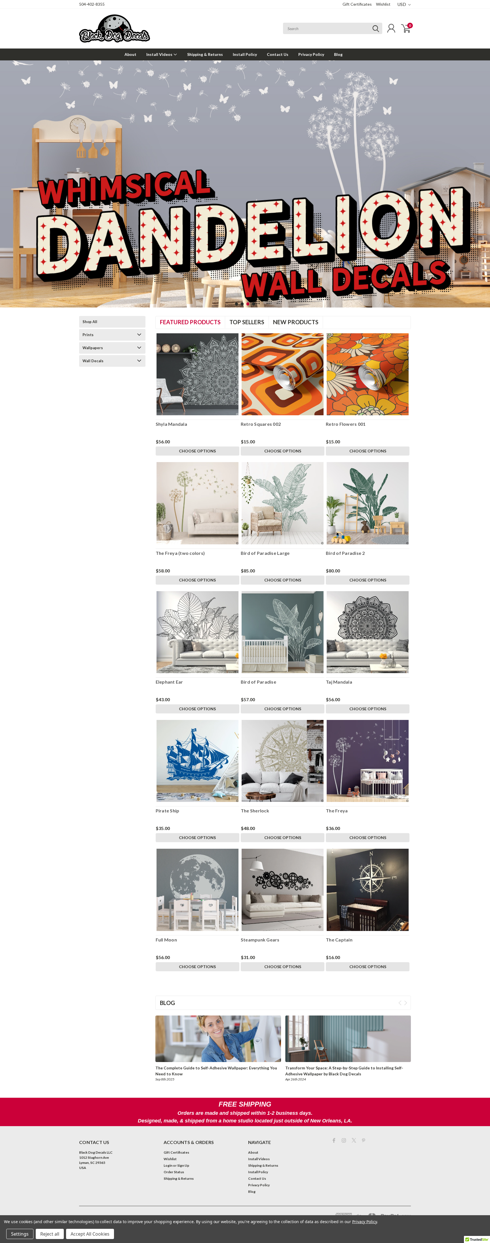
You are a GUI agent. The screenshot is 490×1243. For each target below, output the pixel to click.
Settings (20, 1234)
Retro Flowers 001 (346, 424)
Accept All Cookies (90, 1234)
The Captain (339, 939)
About (130, 54)
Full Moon (166, 939)
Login (168, 1165)
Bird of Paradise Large (265, 553)
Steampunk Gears (260, 939)
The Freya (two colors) (180, 553)
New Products (295, 322)
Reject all (49, 1234)
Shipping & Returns (205, 54)
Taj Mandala (339, 681)
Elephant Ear (169, 681)
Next (484, 179)
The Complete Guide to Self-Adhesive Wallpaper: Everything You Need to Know (216, 1070)
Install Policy (245, 54)
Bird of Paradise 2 (345, 553)
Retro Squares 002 (261, 424)
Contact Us (277, 54)
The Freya (337, 810)
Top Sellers (246, 322)
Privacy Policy (311, 54)
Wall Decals (93, 361)
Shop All (90, 321)
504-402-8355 (92, 4)
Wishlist (383, 4)
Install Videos (159, 54)
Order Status (174, 1172)
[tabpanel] (245, 183)
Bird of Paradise (258, 681)
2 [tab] (242, 304)
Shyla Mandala (171, 424)
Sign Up (183, 1165)
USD (402, 4)
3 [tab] (248, 304)
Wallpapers (93, 347)
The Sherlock (255, 810)
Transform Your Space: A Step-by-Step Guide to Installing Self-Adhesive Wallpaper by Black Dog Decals (344, 1070)
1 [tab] (236, 304)
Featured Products (190, 322)
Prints (88, 334)
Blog (338, 54)
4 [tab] (253, 304)
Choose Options (197, 450)
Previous (5, 179)
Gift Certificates (357, 4)
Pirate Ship (167, 810)
